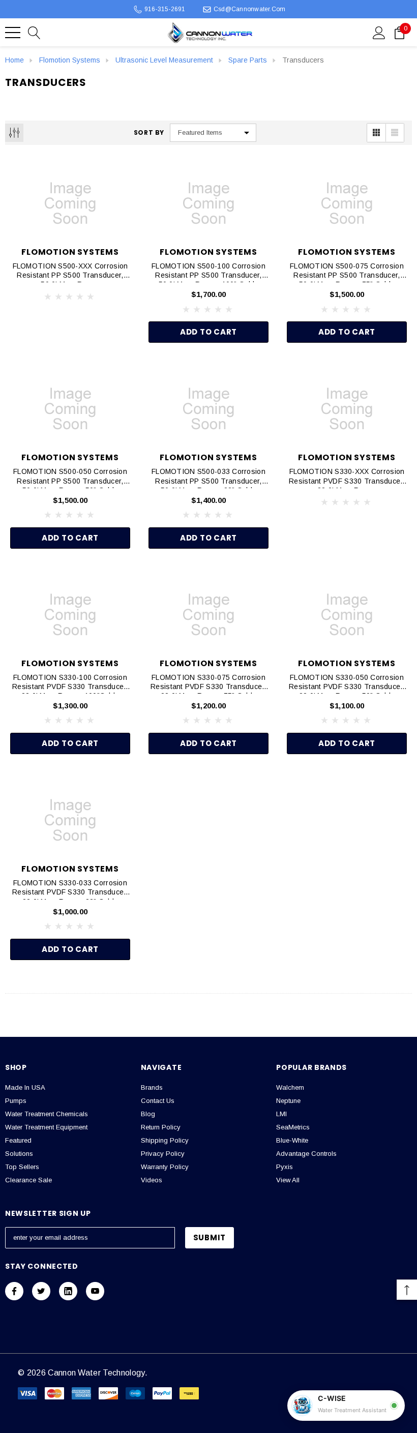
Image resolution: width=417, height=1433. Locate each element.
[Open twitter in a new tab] (41, 1291)
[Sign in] (379, 32)
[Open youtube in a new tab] (95, 1291)
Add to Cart (208, 331)
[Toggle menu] (12, 32)
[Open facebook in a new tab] (14, 1291)
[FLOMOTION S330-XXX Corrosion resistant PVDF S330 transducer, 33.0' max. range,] (347, 409)
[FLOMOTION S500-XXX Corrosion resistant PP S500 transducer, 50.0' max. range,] (70, 203)
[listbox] (213, 133)
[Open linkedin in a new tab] (68, 1291)
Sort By (149, 133)
